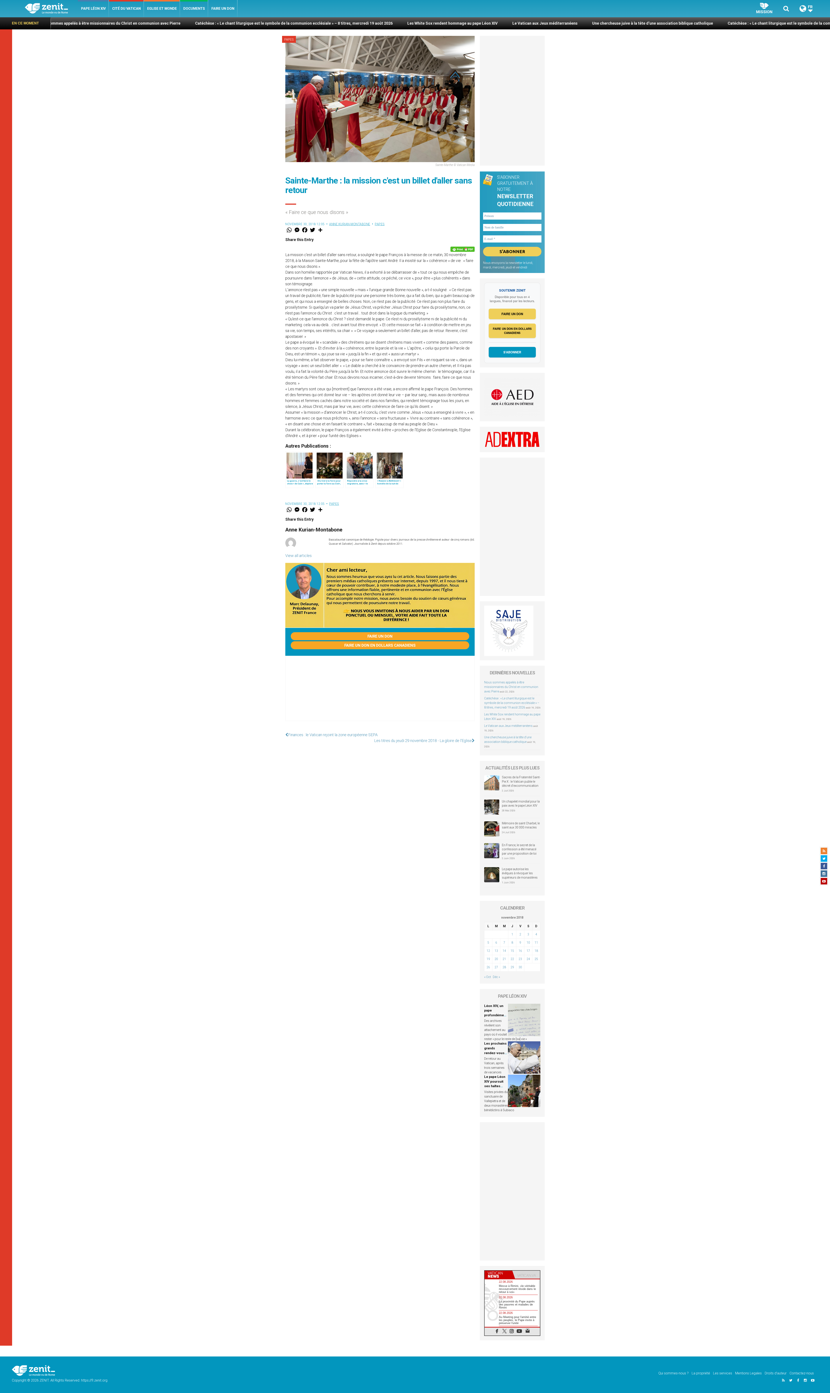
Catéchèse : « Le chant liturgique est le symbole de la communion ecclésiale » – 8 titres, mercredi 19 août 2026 (511, 703)
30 (520, 967)
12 (488, 951)
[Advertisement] (380, 692)
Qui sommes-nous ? (673, 1373)
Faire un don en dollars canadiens (380, 645)
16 (520, 951)
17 (528, 951)
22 (512, 959)
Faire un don (222, 8)
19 (488, 959)
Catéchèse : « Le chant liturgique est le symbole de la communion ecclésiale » (529, 23)
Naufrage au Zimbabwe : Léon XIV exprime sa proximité (663, 23)
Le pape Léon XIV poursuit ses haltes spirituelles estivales (494, 1086)
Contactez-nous (802, 1373)
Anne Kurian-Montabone (349, 224)
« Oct (487, 977)
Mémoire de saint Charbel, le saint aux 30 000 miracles (521, 825)
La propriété (701, 1373)
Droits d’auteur (776, 1373)
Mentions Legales (748, 1373)
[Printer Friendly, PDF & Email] (462, 249)
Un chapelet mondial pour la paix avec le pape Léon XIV (521, 803)
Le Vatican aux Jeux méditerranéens (277, 23)
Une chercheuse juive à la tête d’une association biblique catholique (385, 23)
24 (528, 959)
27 (496, 967)
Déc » (496, 977)
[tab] (498, 1275)
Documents (194, 8)
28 (504, 967)
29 (512, 967)
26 (488, 967)
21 (504, 959)
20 (496, 959)
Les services (722, 1373)
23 (520, 959)
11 (536, 942)
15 (512, 951)
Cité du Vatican (126, 8)
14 (504, 951)
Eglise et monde (162, 8)
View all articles (298, 555)
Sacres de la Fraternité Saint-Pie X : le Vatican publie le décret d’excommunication (521, 781)
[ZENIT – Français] (51, 8)
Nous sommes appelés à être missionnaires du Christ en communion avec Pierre (511, 687)
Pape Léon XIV (93, 8)
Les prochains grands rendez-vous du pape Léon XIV (495, 1053)
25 (536, 959)
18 (536, 951)
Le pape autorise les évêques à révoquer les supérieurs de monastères (520, 873)
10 (528, 942)
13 (496, 951)
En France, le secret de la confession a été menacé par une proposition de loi (519, 849)
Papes (289, 39)
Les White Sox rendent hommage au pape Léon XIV (185, 23)
